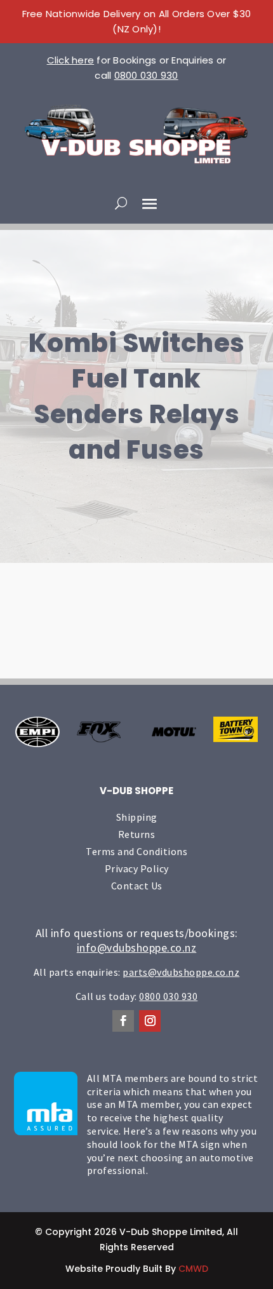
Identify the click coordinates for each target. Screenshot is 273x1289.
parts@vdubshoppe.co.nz (181, 972)
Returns (137, 834)
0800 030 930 (146, 75)
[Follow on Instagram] (150, 1021)
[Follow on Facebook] (123, 1021)
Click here (71, 60)
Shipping (136, 817)
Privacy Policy (137, 868)
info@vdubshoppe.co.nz (137, 947)
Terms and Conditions (136, 851)
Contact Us (137, 885)
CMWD (193, 1268)
